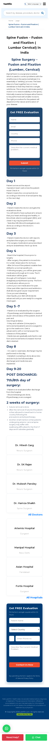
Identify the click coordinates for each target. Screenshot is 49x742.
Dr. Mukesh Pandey (24, 483)
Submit (24, 163)
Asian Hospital (24, 566)
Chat (37, 737)
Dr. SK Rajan (24, 464)
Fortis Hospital (24, 586)
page (17, 21)
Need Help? (12, 737)
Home (10, 21)
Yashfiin (7, 4)
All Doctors (35, 514)
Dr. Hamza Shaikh (24, 503)
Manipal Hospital (24, 547)
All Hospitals (34, 597)
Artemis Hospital (24, 528)
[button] (6, 728)
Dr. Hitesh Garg (24, 445)
